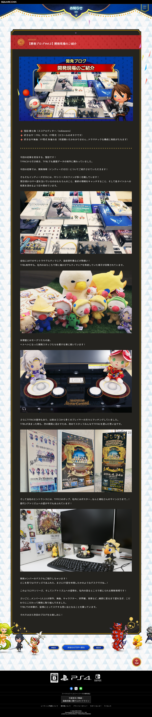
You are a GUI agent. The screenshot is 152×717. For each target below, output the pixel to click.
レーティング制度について (49, 706)
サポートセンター (96, 706)
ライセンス (107, 706)
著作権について (66, 706)
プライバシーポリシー (80, 706)
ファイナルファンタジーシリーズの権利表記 (76, 693)
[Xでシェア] (76, 689)
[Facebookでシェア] (71, 689)
